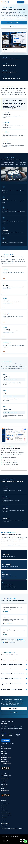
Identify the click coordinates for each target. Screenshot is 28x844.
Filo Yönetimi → (6, 611)
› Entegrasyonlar (4, 805)
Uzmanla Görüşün (14, 712)
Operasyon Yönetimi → (8, 623)
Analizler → (5, 634)
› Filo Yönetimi (3, 751)
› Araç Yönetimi (4, 753)
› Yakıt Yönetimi (4, 755)
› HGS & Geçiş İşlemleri (5, 761)
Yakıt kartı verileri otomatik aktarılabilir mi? (12, 673)
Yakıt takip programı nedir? (8, 659)
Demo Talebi (20, 2)
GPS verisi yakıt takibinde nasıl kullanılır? (12, 689)
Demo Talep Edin (5, 740)
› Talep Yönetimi (4, 780)
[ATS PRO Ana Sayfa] (5, 2)
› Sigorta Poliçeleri (4, 784)
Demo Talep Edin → (14, 708)
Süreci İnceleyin (14, 26)
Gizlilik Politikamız (6, 841)
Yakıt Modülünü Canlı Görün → (14, 22)
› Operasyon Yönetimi (5, 778)
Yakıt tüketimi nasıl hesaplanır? (9, 669)
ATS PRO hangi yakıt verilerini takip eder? (12, 664)
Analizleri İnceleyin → (14, 468)
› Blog (2, 809)
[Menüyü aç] (25, 2)
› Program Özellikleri (5, 802)
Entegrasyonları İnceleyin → (14, 545)
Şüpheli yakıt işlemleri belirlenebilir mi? (11, 678)
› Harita (2, 788)
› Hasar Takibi (3, 782)
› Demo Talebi (3, 817)
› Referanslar (3, 807)
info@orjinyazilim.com (5, 823)
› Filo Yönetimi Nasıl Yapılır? (6, 813)
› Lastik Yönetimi (4, 759)
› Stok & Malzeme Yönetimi (6, 763)
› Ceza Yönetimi (4, 786)
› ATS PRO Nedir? (4, 811)
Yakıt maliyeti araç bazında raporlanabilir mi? (12, 683)
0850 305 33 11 (4, 825)
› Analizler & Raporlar (5, 790)
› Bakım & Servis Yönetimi (6, 757)
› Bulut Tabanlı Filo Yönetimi (6, 815)
